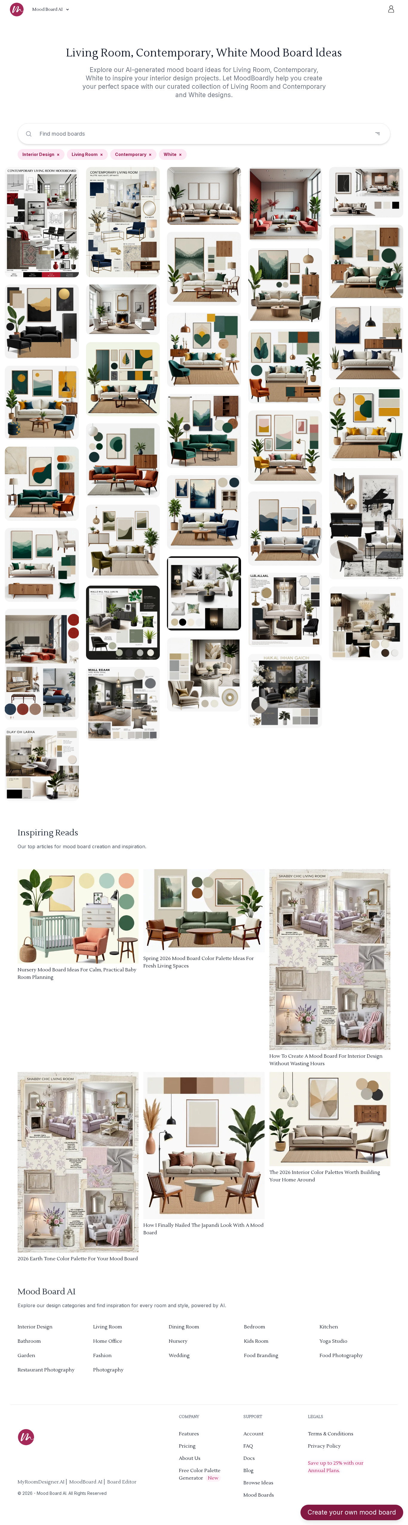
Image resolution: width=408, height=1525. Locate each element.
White (173, 154)
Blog (248, 1471)
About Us (189, 1458)
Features (189, 1434)
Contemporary (133, 154)
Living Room (87, 154)
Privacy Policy (324, 1446)
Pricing (187, 1446)
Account (253, 1434)
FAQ (248, 1446)
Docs (249, 1458)
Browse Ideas (258, 1483)
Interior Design (41, 154)
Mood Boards (258, 1495)
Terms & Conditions (330, 1434)
